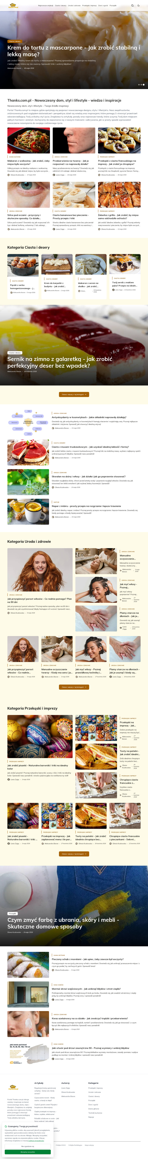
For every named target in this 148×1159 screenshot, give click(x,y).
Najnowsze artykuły (45, 5)
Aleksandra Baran (14, 68)
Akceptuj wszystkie (28, 1152)
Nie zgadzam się (27, 1146)
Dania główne (14, 157)
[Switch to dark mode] (138, 5)
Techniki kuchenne (95, 1113)
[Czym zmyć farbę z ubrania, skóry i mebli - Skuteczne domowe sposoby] (74, 906)
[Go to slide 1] (139, 84)
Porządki (113, 5)
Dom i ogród (103, 5)
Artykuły (38, 1083)
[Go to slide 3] (144, 85)
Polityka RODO (61, 1145)
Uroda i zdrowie (74, 5)
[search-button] (132, 5)
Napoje (56, 502)
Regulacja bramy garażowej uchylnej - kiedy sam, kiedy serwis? (45, 1091)
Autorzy (65, 1083)
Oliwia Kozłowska (14, 932)
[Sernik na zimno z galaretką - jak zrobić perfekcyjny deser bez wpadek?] (74, 345)
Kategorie (93, 1083)
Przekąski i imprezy (89, 5)
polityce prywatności (36, 1141)
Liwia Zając (65, 1088)
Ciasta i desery (60, 5)
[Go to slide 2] (141, 84)
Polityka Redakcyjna (75, 1145)
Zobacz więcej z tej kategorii (73, 394)
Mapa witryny (89, 1145)
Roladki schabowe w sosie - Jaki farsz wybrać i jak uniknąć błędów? (46, 1121)
